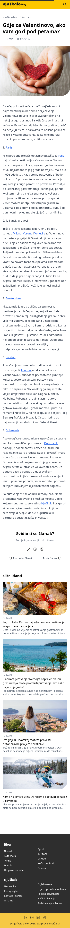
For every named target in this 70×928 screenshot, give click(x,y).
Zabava (42, 868)
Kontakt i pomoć (13, 895)
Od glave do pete (14, 870)
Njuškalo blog (10, 17)
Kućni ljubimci (46, 863)
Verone (27, 233)
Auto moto (10, 855)
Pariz (9, 147)
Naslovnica (10, 886)
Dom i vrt (9, 865)
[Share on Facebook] (35, 549)
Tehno (7, 860)
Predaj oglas (11, 891)
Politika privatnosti (48, 893)
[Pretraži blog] (65, 4)
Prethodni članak (22, 558)
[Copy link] (28, 549)
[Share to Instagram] (41, 549)
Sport (41, 849)
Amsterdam (13, 298)
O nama (8, 900)
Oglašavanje (45, 884)
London (10, 357)
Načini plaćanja (46, 898)
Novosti (8, 851)
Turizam (26, 17)
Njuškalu (46, 503)
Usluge (42, 858)
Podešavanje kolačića (50, 903)
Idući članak (50, 558)
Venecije (40, 233)
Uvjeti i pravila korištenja (52, 889)
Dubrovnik (12, 430)
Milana (17, 233)
